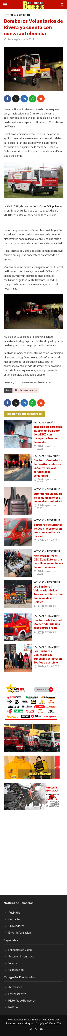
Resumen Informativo (21, 956)
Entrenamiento (17, 993)
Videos (12, 963)
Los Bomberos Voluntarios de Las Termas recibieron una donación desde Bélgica (48, 594)
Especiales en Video (20, 949)
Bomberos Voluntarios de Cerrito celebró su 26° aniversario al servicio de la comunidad (48, 468)
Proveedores (16, 925)
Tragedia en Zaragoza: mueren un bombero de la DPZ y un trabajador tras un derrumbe (48, 434)
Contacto (14, 919)
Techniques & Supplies (46, 206)
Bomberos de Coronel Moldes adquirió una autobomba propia (48, 623)
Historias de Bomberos (22, 1000)
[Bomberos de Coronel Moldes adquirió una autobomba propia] (18, 627)
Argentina (24, 15)
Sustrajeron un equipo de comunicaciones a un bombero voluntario (48, 497)
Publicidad (14, 912)
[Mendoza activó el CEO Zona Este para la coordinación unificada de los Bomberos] (18, 562)
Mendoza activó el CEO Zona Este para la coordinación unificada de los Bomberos (48, 561)
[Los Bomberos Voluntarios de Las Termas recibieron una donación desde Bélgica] (18, 593)
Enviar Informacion (19, 932)
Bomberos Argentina (26, 390)
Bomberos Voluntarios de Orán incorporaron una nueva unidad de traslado (48, 530)
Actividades (15, 987)
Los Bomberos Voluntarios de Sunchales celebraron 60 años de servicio (48, 656)
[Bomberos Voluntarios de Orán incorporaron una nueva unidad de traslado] (18, 531)
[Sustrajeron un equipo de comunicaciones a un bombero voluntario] (18, 500)
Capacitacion (16, 969)
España (51, 422)
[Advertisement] (33, 847)
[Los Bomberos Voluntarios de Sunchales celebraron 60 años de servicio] (18, 658)
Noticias (9, 15)
